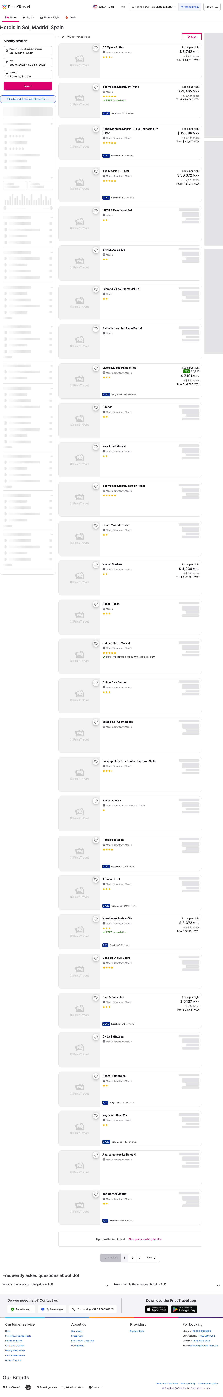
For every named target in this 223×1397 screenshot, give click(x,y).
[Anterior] (64, 61)
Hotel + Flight (51, 17)
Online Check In (13, 1360)
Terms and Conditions (166, 1383)
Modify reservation (15, 1350)
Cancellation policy (208, 1383)
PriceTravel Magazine (82, 1340)
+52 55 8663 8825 (200, 1340)
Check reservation (14, 1345)
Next (150, 1257)
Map (194, 36)
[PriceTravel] (18, 6)
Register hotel (137, 1331)
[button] (28, 50)
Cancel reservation (15, 1355)
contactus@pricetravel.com (203, 1345)
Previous (112, 1257)
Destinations (77, 1345)
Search (28, 86)
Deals (73, 17)
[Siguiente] (95, 61)
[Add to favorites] (96, 48)
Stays (13, 17)
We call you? (191, 6)
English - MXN (106, 6)
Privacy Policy (188, 1383)
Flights (30, 17)
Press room (77, 1336)
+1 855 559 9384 (206, 1336)
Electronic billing (13, 1340)
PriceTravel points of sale (18, 1336)
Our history (77, 1331)
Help (122, 6)
